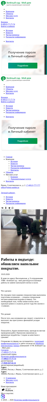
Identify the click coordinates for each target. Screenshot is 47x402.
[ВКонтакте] (2, 207)
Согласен (5, 350)
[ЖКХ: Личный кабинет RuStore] (7, 391)
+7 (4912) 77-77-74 (8, 352)
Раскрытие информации (16, 37)
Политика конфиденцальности (13, 356)
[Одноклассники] (5, 207)
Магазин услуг (12, 16)
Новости (9, 33)
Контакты (10, 18)
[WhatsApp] (12, 207)
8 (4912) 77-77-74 (8, 24)
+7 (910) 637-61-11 (8, 363)
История (9, 30)
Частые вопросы (12, 35)
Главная (9, 157)
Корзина (4, 22)
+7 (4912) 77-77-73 (8, 359)
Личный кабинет (8, 193)
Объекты (9, 14)
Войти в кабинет (8, 26)
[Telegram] (9, 207)
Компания (10, 11)
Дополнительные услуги (21, 179)
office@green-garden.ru (10, 187)
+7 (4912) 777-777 (33, 185)
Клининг (14, 177)
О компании (11, 378)
